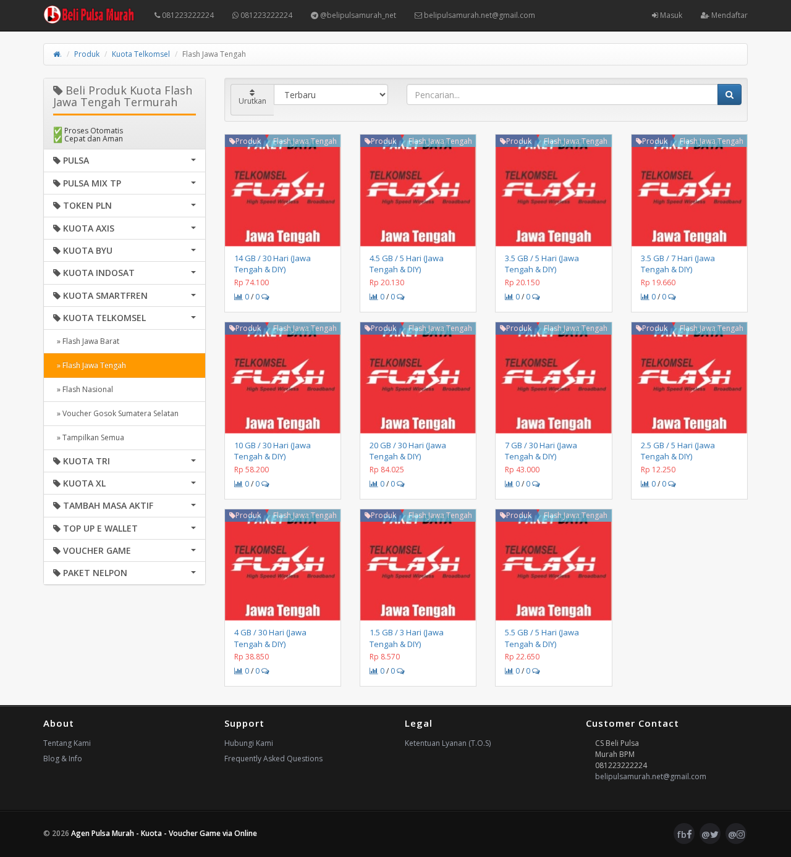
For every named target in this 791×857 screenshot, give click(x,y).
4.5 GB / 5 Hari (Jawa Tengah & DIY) (407, 264)
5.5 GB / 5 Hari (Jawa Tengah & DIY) (542, 638)
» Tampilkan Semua (88, 437)
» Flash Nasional (83, 389)
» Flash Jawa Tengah (89, 365)
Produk (86, 54)
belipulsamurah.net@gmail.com (478, 15)
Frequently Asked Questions (273, 758)
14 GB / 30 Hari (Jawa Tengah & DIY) (272, 264)
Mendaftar (728, 15)
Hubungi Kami (248, 743)
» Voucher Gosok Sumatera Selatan (116, 413)
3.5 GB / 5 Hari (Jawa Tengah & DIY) (542, 264)
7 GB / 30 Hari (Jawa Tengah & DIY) (541, 451)
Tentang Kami (67, 743)
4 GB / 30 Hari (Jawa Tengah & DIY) (270, 638)
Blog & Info (62, 758)
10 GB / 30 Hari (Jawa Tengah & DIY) (272, 451)
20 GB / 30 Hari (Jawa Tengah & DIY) (408, 451)
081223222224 (187, 15)
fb (682, 834)
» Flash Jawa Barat (86, 341)
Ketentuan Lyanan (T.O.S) (448, 743)
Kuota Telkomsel (141, 54)
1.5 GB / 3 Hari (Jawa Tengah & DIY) (407, 638)
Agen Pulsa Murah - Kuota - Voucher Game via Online (164, 833)
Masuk (670, 15)
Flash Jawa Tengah (305, 141)
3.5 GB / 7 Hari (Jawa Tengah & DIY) (678, 264)
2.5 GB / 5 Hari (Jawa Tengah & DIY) (678, 451)
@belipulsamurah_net (357, 15)
